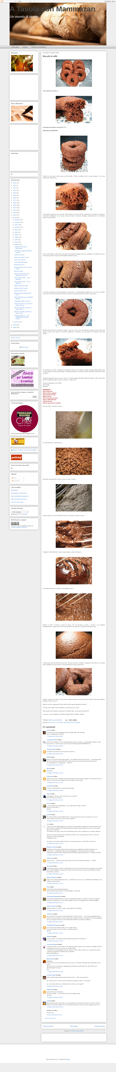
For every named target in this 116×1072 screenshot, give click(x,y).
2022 (14, 188)
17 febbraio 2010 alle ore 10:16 (55, 782)
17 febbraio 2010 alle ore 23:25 (55, 971)
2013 (14, 210)
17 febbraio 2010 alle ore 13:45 (55, 874)
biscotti (50, 722)
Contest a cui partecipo (38, 47)
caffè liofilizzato (68, 722)
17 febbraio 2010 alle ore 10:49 (55, 790)
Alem (48, 794)
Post (14, 478)
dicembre (17, 219)
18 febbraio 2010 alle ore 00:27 (55, 997)
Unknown (49, 776)
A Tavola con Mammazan (52, 9)
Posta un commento (50, 1018)
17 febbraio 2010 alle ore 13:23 (55, 855)
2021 (14, 190)
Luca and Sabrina (52, 944)
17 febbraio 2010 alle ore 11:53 (55, 811)
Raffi (48, 757)
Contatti (24, 47)
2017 (14, 200)
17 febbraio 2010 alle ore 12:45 (55, 821)
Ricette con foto (15, 337)
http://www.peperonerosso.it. (19, 499)
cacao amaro (59, 722)
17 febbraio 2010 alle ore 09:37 (55, 736)
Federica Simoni (51, 906)
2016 (14, 202)
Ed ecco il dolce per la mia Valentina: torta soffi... (21, 274)
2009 (14, 325)
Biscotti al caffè (18, 271)
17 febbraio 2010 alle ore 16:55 (55, 910)
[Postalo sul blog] (71, 720)
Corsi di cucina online (17, 502)
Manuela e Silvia (51, 847)
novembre (18, 222)
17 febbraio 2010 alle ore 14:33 (55, 883)
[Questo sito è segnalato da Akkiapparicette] (18, 444)
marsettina (50, 786)
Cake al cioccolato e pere (21, 257)
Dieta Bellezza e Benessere (19, 493)
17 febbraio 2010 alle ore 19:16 (55, 921)
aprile (16, 239)
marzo (17, 242)
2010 (14, 217)
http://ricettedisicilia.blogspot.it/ (20, 496)
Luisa (48, 1001)
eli (47, 824)
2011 (14, 215)
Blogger (68, 1059)
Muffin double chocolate (21, 285)
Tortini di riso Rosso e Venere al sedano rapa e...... (23, 304)
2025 (14, 183)
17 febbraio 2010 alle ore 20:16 (55, 941)
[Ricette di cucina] (16, 459)
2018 (14, 197)
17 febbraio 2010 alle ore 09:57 (55, 754)
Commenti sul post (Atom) (77, 1031)
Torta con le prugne (19, 259)
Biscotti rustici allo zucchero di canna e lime (22, 308)
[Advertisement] (64, 1037)
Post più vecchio (99, 1026)
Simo (48, 803)
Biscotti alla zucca (19, 264)
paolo (48, 814)
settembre (18, 227)
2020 (14, 193)
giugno (17, 234)
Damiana (49, 866)
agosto (17, 229)
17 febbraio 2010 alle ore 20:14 (55, 933)
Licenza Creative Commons (19, 527)
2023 (14, 185)
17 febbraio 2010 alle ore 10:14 (55, 773)
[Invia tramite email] (69, 720)
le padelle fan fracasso (53, 925)
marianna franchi (51, 739)
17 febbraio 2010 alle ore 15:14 (55, 893)
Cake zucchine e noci (20, 290)
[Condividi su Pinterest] (76, 720)
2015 (14, 205)
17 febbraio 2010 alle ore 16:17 (55, 902)
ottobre (17, 224)
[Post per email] (66, 720)
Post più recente (48, 1026)
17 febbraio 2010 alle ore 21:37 (55, 955)
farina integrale (76, 722)
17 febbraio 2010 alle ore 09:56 (55, 746)
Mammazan (50, 959)
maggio (17, 237)
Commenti (16, 480)
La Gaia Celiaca (51, 975)
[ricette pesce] (24, 347)
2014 (14, 207)
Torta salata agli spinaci (21, 262)
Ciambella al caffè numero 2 (22, 301)
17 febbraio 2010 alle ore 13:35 (55, 862)
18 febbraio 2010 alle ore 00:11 (55, 986)
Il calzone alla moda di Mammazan (20, 247)
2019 (14, 195)
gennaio (17, 322)
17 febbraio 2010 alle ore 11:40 (55, 800)
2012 (14, 212)
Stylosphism (14, 490)
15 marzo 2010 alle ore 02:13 (54, 1015)
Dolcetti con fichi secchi (21, 288)
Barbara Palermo (51, 877)
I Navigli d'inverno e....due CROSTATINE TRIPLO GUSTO (21, 317)
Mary (48, 768)
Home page (15, 47)
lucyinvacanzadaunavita (53, 896)
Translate (24, 514)
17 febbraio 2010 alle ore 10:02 (55, 765)
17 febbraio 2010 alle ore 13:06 (55, 843)
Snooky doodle (51, 749)
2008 (14, 327)
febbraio (17, 244)
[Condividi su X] (73, 720)
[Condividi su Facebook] (74, 720)
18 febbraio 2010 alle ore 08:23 (55, 1007)
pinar (48, 730)
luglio (16, 232)
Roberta (49, 936)
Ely (48, 887)
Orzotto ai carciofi (19, 254)
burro (54, 722)
